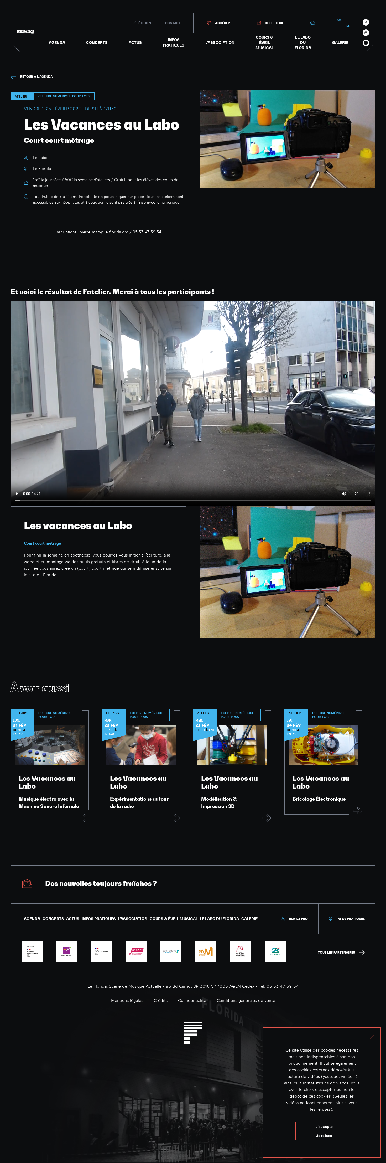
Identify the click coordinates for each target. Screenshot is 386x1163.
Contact (172, 23)
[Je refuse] (372, 1036)
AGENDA (57, 42)
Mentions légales (127, 1000)
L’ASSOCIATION (219, 42)
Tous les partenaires (336, 952)
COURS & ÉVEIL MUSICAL (264, 42)
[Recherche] (312, 23)
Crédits (161, 1000)
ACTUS (135, 42)
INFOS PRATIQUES (173, 42)
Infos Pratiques (351, 919)
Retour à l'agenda (36, 77)
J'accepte (324, 1126)
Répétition (142, 23)
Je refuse (324, 1136)
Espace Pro (298, 919)
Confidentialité (192, 1000)
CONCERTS (97, 42)
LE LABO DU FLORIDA (303, 42)
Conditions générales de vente (246, 1000)
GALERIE (340, 42)
